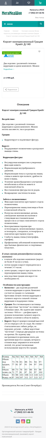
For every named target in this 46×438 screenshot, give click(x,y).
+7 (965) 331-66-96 (36, 13)
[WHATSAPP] (28, 421)
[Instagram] (23, 421)
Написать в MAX (37, 10)
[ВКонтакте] (18, 421)
